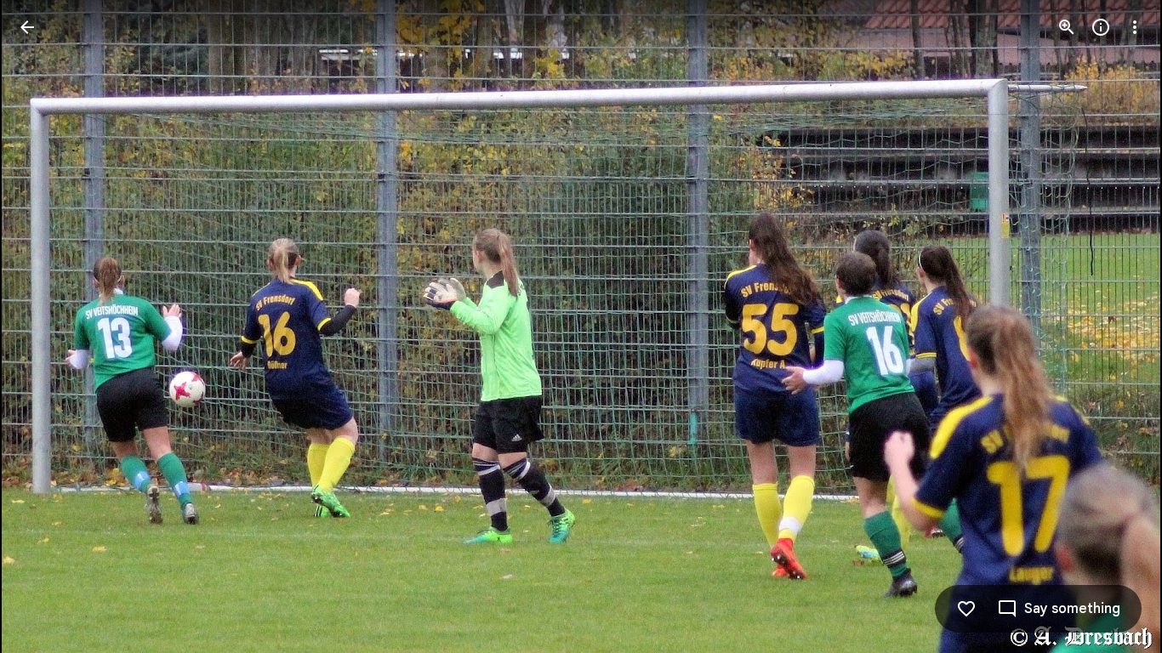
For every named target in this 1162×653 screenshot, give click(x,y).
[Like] (966, 609)
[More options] (1135, 27)
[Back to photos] (27, 27)
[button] (47, 326)
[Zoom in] (1067, 27)
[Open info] (1101, 27)
